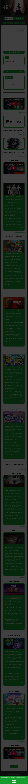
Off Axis (12, 546)
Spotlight (10, 22)
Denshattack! (8, 369)
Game (14, 18)
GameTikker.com (20, 772)
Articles (17, 22)
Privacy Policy (3, 778)
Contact (23, 22)
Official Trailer (14, 160)
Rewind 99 (7, 426)
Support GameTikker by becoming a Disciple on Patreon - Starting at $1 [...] (13, 131)
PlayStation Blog (14, 87)
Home (4, 22)
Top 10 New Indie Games (14, 95)
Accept (14, 781)
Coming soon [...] (9, 62)
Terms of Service (14, 772)
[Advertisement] (14, 41)
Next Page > (14, 766)
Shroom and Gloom (14, 652)
